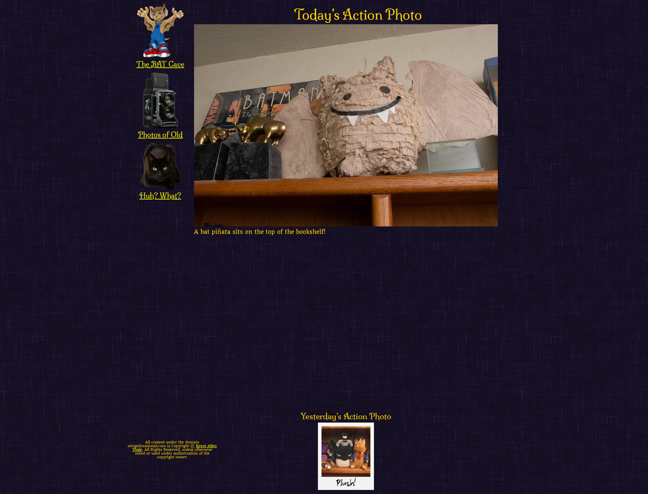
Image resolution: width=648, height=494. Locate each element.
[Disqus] (357, 325)
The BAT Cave (160, 64)
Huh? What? (160, 195)
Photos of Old (160, 134)
